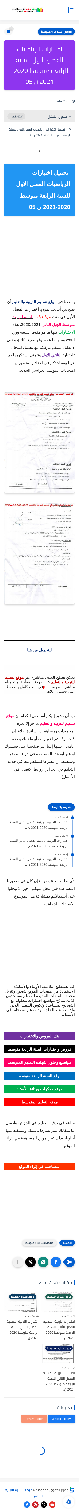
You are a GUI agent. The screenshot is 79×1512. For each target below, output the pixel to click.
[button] (56, 1262)
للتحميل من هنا (39, 650)
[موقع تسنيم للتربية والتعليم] (27, 9)
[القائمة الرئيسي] (71, 10)
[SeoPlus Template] (71, 1490)
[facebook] (27, 1504)
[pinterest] (35, 1504)
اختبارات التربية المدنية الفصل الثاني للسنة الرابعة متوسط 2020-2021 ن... (39, 824)
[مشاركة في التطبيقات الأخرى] (18, 1262)
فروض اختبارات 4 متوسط (56, 31)
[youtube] (52, 1504)
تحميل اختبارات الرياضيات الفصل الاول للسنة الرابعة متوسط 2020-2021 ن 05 (40, 132)
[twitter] (44, 1504)
